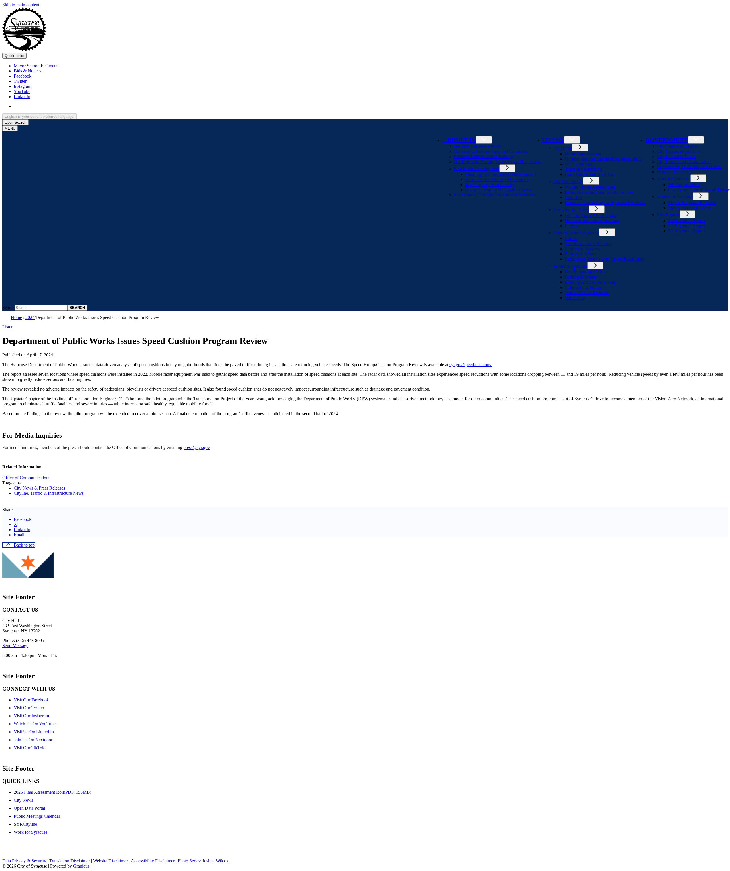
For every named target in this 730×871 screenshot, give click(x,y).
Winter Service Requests (587, 292)
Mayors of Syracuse (675, 196)
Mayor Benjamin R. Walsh (692, 202)
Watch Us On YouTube (35, 723)
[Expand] (484, 140)
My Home (562, 148)
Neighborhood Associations (590, 187)
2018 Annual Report (686, 230)
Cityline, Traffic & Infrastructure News (49, 493)
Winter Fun (575, 297)
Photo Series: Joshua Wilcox (203, 860)
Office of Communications (26, 477)
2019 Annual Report (686, 225)
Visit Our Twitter (29, 707)
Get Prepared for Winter (586, 271)
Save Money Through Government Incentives (495, 194)
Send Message (15, 645)
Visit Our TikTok (29, 747)
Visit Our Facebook (31, 699)
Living (552, 140)
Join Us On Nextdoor (33, 739)
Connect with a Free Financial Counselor (491, 151)
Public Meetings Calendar (37, 816)
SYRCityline (25, 824)
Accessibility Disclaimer (153, 860)
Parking (572, 225)
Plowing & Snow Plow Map (590, 282)
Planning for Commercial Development (500, 174)
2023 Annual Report (686, 220)
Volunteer (573, 197)
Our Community (580, 164)
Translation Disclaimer (69, 860)
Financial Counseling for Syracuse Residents (605, 202)
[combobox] (39, 116)
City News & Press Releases (39, 488)
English (55, 106)
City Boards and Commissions (684, 161)
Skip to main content (20, 4)
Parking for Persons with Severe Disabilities (604, 259)
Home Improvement (583, 153)
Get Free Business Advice (477, 146)
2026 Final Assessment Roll (52, 792)
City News (23, 800)
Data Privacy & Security (24, 860)
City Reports (668, 214)
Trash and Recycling (583, 169)
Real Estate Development (476, 168)
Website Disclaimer (110, 860)
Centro (571, 238)
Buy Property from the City (489, 184)
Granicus (81, 866)
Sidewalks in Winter (583, 287)
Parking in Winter (581, 253)
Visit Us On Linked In (34, 731)
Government (666, 140)
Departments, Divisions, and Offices (689, 166)
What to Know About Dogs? (591, 215)
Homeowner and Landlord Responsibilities (603, 159)
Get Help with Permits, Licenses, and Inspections (498, 161)
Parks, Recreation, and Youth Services (599, 192)
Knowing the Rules (571, 209)
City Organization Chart (678, 151)
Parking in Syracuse (583, 248)
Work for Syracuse (673, 178)
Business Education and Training (483, 156)
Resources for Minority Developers (496, 179)
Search (8, 307)
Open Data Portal (29, 808)
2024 (30, 317)
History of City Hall (675, 171)
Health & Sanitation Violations (592, 220)
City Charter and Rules (677, 146)
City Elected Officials (676, 156)
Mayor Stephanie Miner (689, 207)
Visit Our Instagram (31, 715)
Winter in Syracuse (570, 266)
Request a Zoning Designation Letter (498, 189)
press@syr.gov (196, 447)
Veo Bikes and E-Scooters (588, 243)
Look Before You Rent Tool (590, 174)
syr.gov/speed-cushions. (470, 364)
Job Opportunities (684, 184)
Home (16, 317)
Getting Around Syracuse (576, 232)
